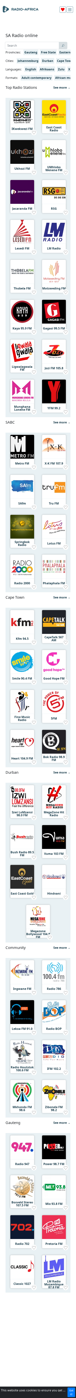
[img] (70, 9)
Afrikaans (47, 69)
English (30, 69)
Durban (47, 61)
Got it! (71, 1392)
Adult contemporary (36, 78)
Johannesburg (28, 61)
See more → (61, 87)
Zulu (61, 69)
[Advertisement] (38, 24)
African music (65, 78)
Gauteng (30, 52)
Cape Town (65, 61)
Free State (48, 52)
